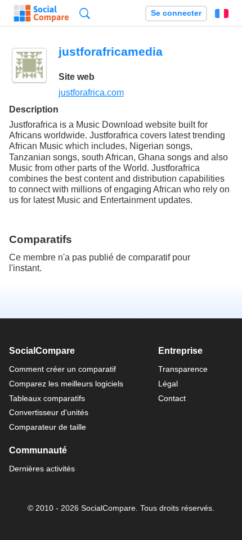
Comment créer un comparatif (62, 369)
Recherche (84, 13)
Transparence (183, 369)
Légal (168, 383)
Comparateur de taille (47, 426)
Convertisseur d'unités (48, 412)
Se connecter (176, 13)
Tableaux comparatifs (47, 398)
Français (221, 13)
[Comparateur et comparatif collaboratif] (41, 13)
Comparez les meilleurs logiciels (66, 383)
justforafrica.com (91, 92)
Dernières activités (42, 468)
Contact (172, 398)
